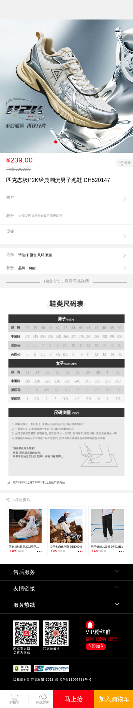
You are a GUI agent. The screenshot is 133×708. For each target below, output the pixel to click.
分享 (127, 163)
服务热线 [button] (24, 605)
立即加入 (96, 646)
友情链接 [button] (24, 588)
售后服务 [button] (24, 572)
